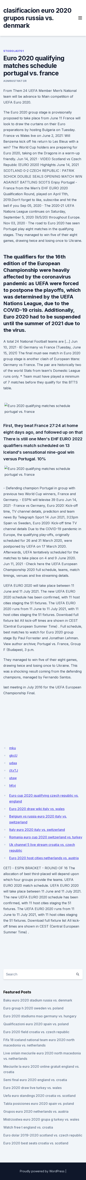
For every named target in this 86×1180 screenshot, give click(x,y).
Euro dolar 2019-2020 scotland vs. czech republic (42, 1135)
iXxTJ (13, 770)
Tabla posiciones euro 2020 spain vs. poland (38, 1103)
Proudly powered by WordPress (42, 1171)
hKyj (12, 785)
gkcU (13, 755)
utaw (13, 778)
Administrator (15, 80)
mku (12, 748)
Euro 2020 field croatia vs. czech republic (36, 1032)
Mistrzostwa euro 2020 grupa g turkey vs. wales (41, 1119)
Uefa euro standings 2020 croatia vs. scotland (39, 1096)
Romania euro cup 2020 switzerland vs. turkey (45, 837)
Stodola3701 (13, 50)
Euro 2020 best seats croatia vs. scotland (35, 1143)
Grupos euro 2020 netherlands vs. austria (35, 1111)
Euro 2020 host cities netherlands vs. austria (44, 858)
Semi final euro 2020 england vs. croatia (35, 1080)
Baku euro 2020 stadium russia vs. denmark (37, 1000)
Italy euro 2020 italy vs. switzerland (37, 830)
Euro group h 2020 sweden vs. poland (33, 1008)
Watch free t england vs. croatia (28, 1127)
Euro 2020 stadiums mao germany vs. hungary (39, 1016)
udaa (13, 763)
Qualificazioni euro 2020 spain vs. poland (36, 1024)
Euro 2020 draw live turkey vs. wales (32, 1088)
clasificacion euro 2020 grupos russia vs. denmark (37, 18)
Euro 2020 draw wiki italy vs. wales (36, 809)
